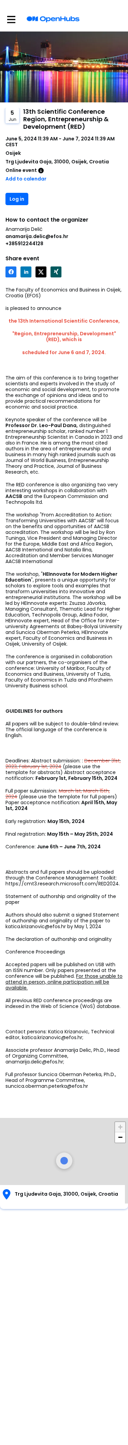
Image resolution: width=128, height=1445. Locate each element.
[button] (120, 1127)
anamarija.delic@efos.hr (36, 236)
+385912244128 (24, 243)
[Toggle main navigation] (10, 19)
